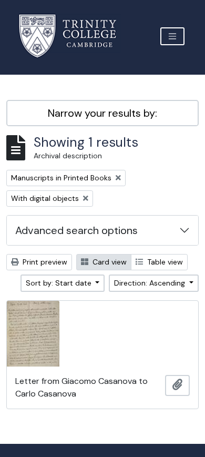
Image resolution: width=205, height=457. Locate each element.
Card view (108, 262)
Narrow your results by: (102, 113)
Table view (164, 262)
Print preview (43, 262)
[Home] (73, 36)
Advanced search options (76, 230)
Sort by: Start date (60, 283)
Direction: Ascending (150, 283)
